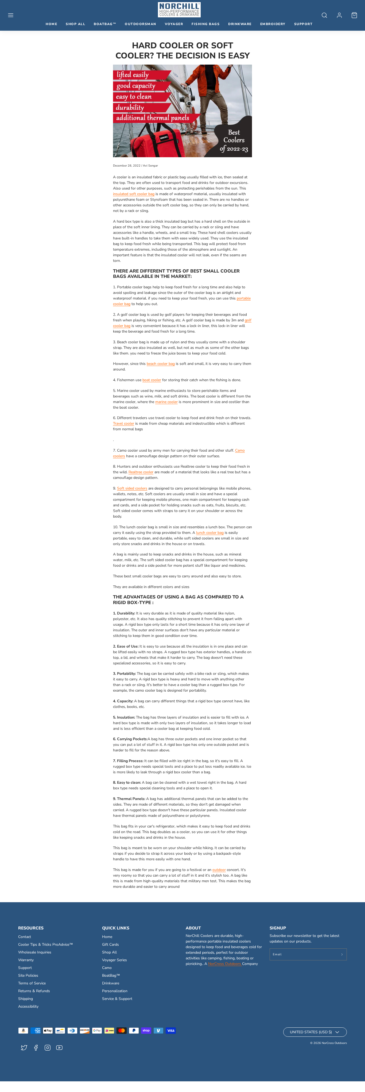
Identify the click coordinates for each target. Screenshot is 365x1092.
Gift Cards (110, 944)
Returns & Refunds (34, 991)
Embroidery (273, 24)
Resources (31, 928)
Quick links (115, 928)
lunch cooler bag (210, 532)
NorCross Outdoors (225, 963)
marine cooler (166, 401)
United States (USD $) (311, 1032)
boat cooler (151, 380)
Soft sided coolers (132, 488)
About (193, 928)
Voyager (174, 24)
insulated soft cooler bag (133, 193)
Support (303, 24)
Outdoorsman (140, 24)
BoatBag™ (105, 24)
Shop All (75, 24)
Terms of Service (32, 983)
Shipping (25, 998)
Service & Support (117, 998)
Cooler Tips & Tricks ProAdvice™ (45, 944)
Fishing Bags (206, 24)
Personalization (114, 991)
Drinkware (240, 24)
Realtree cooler (141, 472)
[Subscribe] (342, 954)
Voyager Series (114, 960)
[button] (10, 15)
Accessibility (28, 1006)
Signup (278, 928)
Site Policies (28, 975)
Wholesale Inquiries (34, 952)
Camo (107, 967)
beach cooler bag (161, 363)
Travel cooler (123, 423)
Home (51, 24)
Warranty (26, 960)
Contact (24, 936)
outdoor (219, 869)
